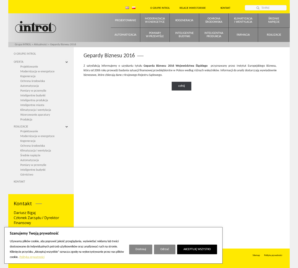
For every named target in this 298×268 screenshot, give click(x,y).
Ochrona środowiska (32, 81)
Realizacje (274, 35)
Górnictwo (26, 174)
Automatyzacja (125, 35)
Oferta (18, 62)
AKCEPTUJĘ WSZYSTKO (197, 249)
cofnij (181, 86)
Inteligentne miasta (32, 105)
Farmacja (243, 35)
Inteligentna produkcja (34, 100)
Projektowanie (125, 20)
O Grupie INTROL (25, 54)
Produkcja (26, 119)
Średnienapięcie (274, 20)
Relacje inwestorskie (193, 8)
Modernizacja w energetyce (37, 71)
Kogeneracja (184, 20)
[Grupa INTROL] (35, 27)
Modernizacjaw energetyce (155, 20)
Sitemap (256, 255)
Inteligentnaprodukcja (213, 34)
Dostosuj (140, 249)
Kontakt (225, 8)
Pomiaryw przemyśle (155, 34)
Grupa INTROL (23, 44)
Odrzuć (164, 249)
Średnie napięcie (30, 155)
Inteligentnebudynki (184, 34)
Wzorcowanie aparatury (35, 115)
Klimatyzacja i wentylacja (35, 110)
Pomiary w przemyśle (33, 90)
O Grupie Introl (160, 8)
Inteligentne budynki (32, 95)
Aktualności (40, 44)
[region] (113, 245)
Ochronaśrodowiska (213, 20)
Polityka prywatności (32, 257)
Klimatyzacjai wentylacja (243, 20)
